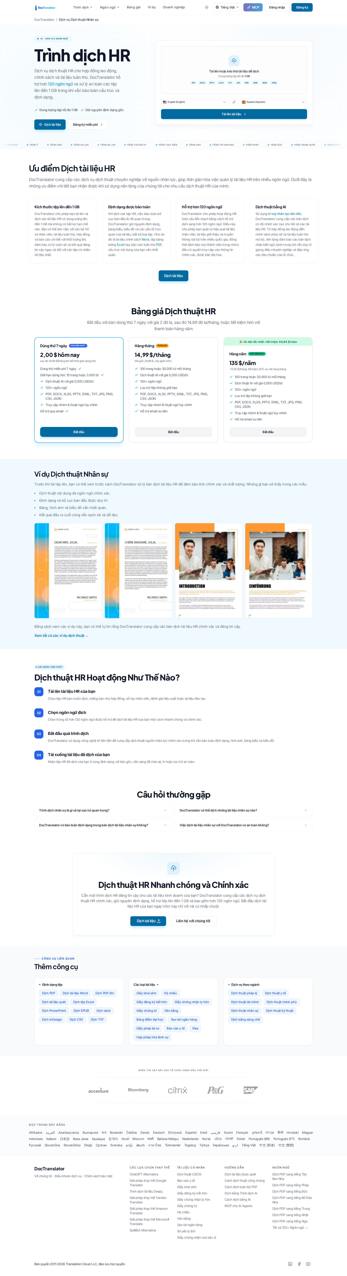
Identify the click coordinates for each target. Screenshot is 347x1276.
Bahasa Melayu (168, 1139)
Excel (121, 245)
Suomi (228, 1132)
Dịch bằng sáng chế (245, 1019)
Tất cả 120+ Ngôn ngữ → (290, 1227)
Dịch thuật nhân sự (244, 1010)
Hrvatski (292, 1132)
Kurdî (125, 1139)
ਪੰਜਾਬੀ (229, 1139)
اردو (235, 1145)
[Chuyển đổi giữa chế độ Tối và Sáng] (206, 7)
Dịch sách (104, 1010)
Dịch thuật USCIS (189, 1174)
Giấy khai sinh (146, 993)
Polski (241, 1139)
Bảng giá (134, 7)
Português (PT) (284, 1139)
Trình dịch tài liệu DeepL (146, 1191)
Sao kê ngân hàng (184, 1019)
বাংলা (104, 1132)
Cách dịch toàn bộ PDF (241, 1187)
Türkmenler (173, 1145)
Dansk (144, 1132)
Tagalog (190, 1145)
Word (145, 239)
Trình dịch (81, 7)
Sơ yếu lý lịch (186, 1231)
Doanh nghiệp (174, 7)
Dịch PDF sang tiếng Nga (290, 1221)
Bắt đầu (78, 432)
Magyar (307, 1132)
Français (242, 1132)
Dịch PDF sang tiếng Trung (291, 1208)
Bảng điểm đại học (149, 1019)
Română (304, 1139)
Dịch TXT (97, 1019)
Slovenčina (52, 1145)
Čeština (131, 1132)
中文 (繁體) (286, 1145)
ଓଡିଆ (218, 1139)
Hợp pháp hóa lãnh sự (152, 1037)
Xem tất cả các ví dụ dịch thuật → (61, 635)
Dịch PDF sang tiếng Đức (290, 1191)
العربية (50, 1132)
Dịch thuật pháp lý (244, 993)
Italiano (51, 1139)
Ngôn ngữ (108, 7)
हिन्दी (280, 1132)
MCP (255, 7)
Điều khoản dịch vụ (68, 1176)
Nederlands (190, 1139)
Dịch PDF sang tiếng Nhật (290, 1215)
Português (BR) (259, 1139)
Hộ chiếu (170, 993)
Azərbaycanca (68, 1132)
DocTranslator (49, 1168)
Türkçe (204, 1145)
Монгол (138, 1139)
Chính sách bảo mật (98, 1176)
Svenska (116, 1145)
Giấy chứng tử (146, 1010)
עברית (270, 1132)
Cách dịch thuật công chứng (245, 1180)
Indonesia (36, 1139)
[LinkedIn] (290, 1264)
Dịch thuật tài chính (245, 1002)
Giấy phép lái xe (147, 1028)
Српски (101, 1145)
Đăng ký (302, 7)
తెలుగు (140, 1145)
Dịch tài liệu (52, 124)
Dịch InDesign (52, 1019)
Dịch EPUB (81, 1010)
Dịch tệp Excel (83, 1002)
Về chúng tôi (43, 1176)
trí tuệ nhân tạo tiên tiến (284, 214)
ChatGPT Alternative (144, 1174)
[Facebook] (299, 1264)
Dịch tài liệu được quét (240, 1174)
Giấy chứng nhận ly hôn (192, 1002)
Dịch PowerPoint (54, 1010)
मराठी (150, 1139)
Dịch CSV (76, 1019)
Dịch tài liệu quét (54, 1002)
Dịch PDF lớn (104, 993)
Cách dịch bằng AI (238, 1199)
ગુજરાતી (257, 1132)
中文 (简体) (267, 1145)
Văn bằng (171, 1010)
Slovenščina (72, 1145)
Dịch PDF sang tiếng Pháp (290, 1185)
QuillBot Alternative (143, 1230)
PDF (159, 245)
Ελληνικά (175, 1132)
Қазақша (98, 1139)
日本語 (65, 1139)
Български (90, 1132)
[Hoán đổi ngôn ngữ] (234, 102)
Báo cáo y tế (176, 1028)
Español (191, 1132)
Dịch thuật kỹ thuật (280, 1010)
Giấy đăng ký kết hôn (151, 1002)
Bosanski (116, 1132)
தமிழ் (129, 1145)
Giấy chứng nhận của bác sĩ (196, 1237)
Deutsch (159, 1132)
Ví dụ (152, 7)
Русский (35, 1145)
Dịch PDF (48, 993)
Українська (221, 1145)
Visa (195, 1028)
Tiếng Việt (249, 1145)
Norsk (206, 1139)
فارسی (215, 1132)
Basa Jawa (80, 1139)
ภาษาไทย (154, 1145)
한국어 (113, 1139)
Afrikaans (35, 1132)
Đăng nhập (277, 7)
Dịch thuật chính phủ (282, 1002)
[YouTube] (308, 1264)
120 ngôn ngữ (60, 83)
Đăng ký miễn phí (85, 124)
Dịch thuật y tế (275, 993)
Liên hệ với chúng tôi (193, 921)
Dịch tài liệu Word (75, 993)
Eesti (203, 1132)
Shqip (88, 1145)
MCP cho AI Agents (238, 1206)
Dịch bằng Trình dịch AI (241, 1193)
